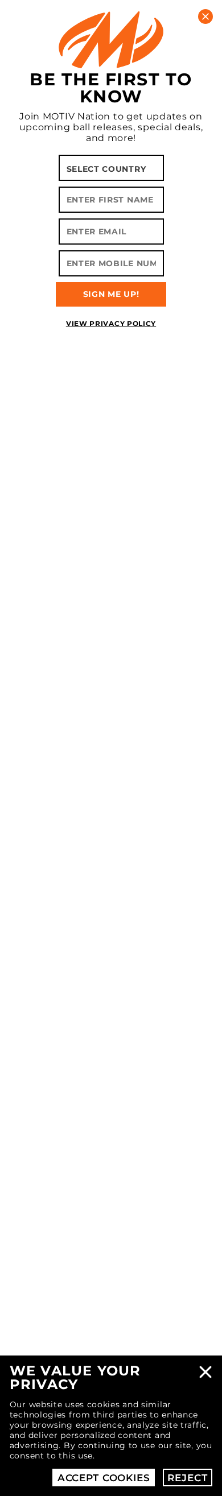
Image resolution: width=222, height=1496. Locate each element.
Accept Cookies (103, 1477)
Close (205, 1372)
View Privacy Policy (111, 323)
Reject (187, 1477)
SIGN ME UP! (111, 294)
